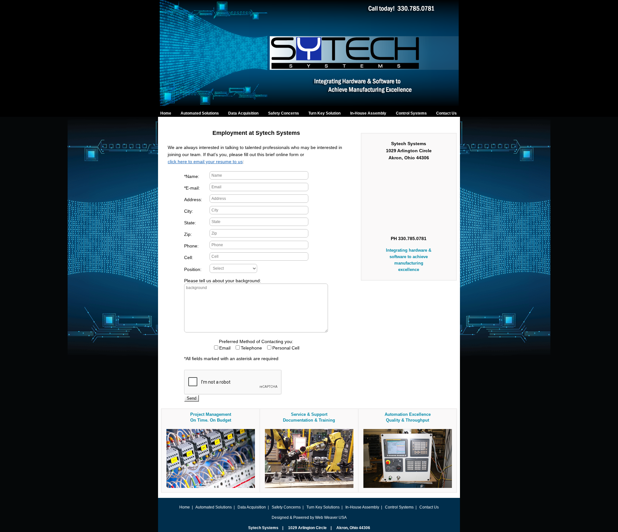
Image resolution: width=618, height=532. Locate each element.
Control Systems (411, 113)
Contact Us (446, 113)
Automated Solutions (200, 113)
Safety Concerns (283, 113)
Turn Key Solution (324, 113)
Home (165, 113)
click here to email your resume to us (205, 161)
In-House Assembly (368, 113)
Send (191, 398)
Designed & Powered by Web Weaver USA (309, 517)
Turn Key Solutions (323, 507)
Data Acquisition (243, 113)
